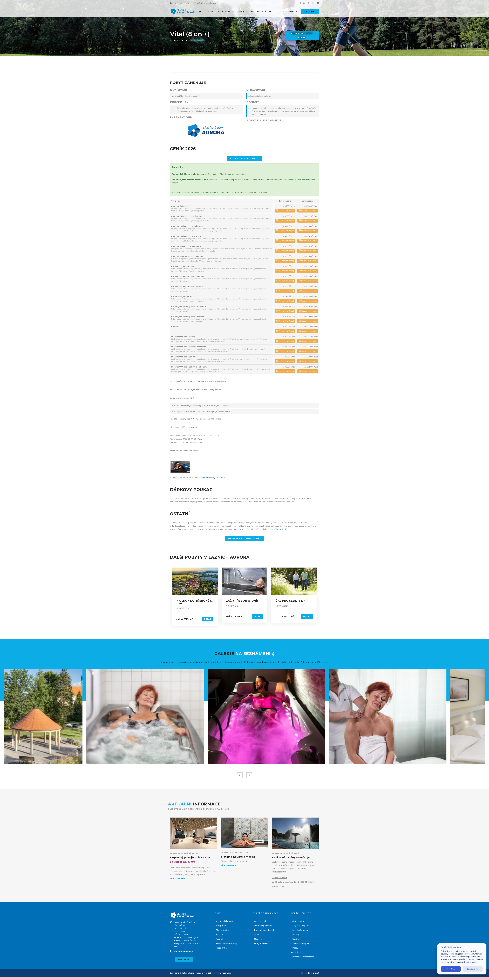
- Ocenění (295, 952)
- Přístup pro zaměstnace (302, 956)
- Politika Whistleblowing (226, 943)
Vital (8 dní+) (197, 40)
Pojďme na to (470, 962)
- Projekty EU (221, 947)
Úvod (173, 40)
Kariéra (293, 11)
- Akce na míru (297, 921)
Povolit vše (450, 969)
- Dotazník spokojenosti (263, 930)
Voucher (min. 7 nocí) (286, 210)
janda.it (316, 973)
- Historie (219, 934)
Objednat (310, 11)
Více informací (178, 879)
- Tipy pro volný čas (300, 925)
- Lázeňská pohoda (299, 930)
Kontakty (183, 960)
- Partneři (219, 939)
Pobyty (243, 11)
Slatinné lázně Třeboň (184, 853)
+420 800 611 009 (182, 3)
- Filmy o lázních (222, 930)
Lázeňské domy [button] (226, 11)
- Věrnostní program (300, 943)
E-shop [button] (281, 11)
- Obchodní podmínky (262, 925)
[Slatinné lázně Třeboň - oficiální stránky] (200, 11)
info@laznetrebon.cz (206, 3)
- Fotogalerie (220, 925)
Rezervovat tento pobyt (301, 35)
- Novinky (295, 934)
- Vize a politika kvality (225, 921)
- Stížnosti (257, 939)
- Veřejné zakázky (261, 943)
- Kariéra (295, 939)
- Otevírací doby (260, 921)
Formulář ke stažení (277, 529)
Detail (207, 619)
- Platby (294, 947)
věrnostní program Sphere (214, 477)
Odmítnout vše (473, 969)
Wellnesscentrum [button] (262, 11)
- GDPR (256, 934)
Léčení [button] (209, 11)
